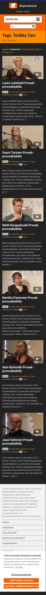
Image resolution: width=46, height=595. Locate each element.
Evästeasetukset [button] (9, 543)
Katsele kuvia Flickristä (12, 538)
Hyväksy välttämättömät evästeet (22, 586)
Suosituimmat (27, 49)
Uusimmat (15, 49)
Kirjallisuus (25, 92)
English (27, 12)
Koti (3, 40)
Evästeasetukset (21, 574)
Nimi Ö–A (9, 52)
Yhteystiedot (7, 527)
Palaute (5, 522)
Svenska (19, 12)
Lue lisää (19, 567)
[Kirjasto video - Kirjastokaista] (13, 5)
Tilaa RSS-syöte (9, 533)
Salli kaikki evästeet (21, 580)
